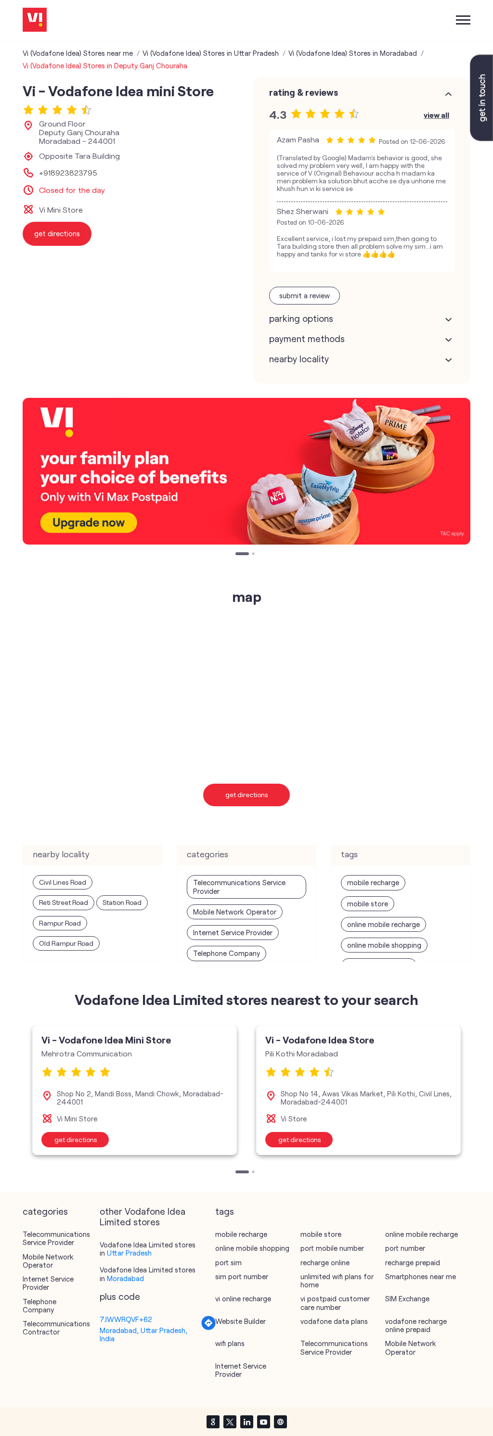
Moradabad (125, 1278)
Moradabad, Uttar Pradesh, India (143, 1334)
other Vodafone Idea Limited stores (142, 1216)
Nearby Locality (299, 359)
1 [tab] (237, 554)
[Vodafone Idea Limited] (35, 20)
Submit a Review (304, 295)
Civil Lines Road (62, 882)
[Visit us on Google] (213, 1421)
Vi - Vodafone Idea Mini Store (106, 1039)
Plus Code (120, 1296)
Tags (224, 1211)
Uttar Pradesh (129, 1252)
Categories (45, 1211)
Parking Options (301, 318)
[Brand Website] (280, 1421)
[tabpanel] (246, 471)
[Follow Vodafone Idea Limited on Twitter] (229, 1421)
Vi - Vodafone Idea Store (319, 1039)
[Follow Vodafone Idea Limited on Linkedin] (246, 1421)
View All (436, 114)
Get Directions (246, 794)
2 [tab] (254, 554)
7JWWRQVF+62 (126, 1319)
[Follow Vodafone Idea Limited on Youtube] (263, 1421)
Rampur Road (60, 923)
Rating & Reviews (303, 92)
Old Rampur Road (66, 943)
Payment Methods (307, 338)
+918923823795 (68, 172)
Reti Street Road (63, 902)
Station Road (122, 902)
